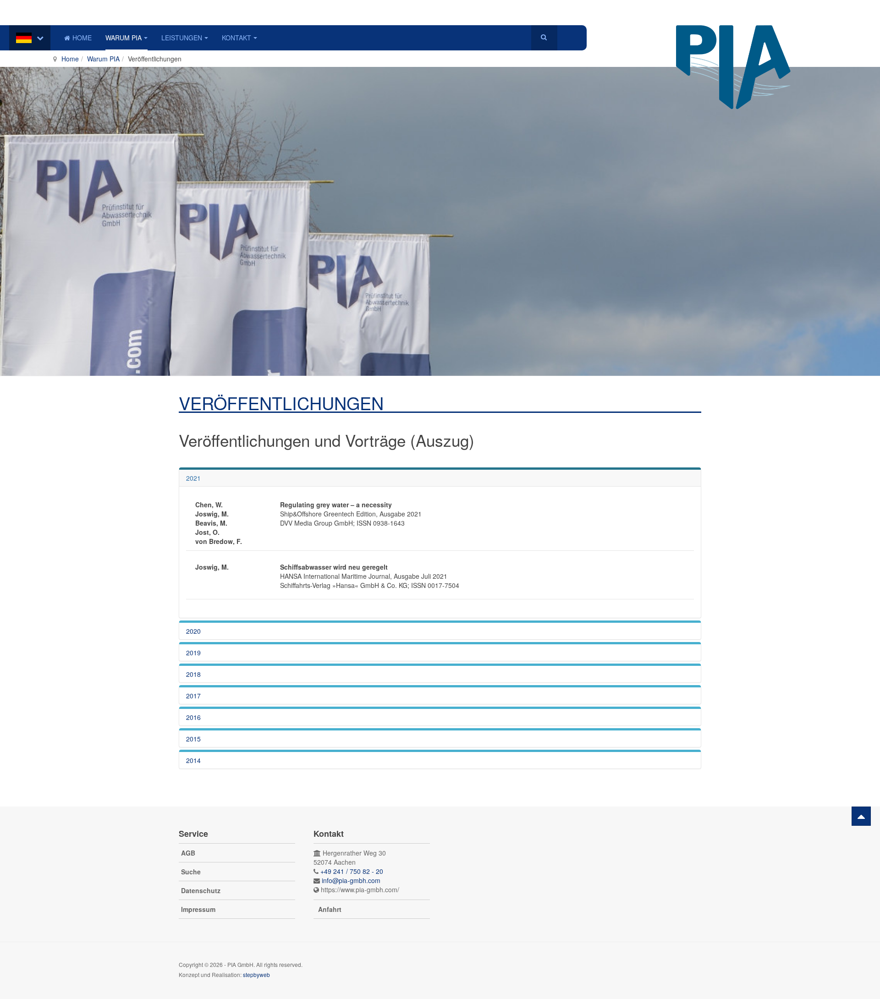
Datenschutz (200, 890)
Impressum (198, 909)
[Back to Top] (861, 816)
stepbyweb (256, 974)
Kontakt (236, 37)
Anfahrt (329, 909)
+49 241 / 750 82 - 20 (351, 871)
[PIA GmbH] (733, 37)
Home (82, 37)
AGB (188, 852)
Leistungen (181, 37)
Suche (191, 871)
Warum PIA (123, 37)
